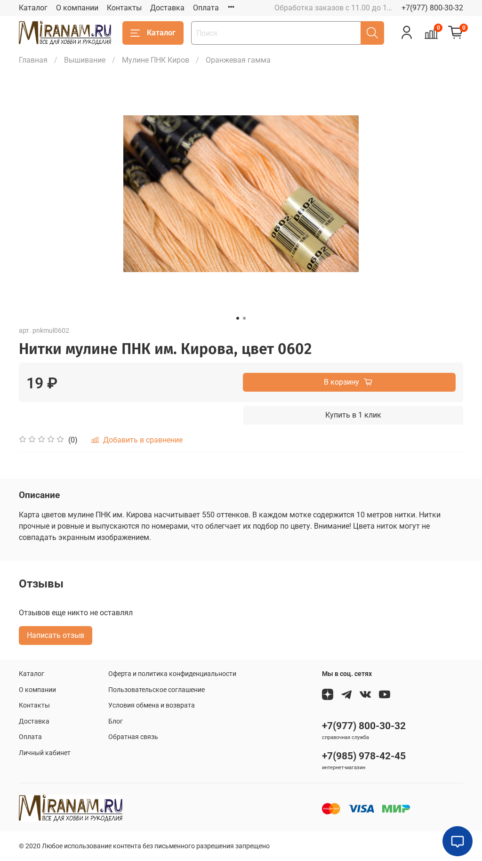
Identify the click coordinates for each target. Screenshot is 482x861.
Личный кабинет (45, 753)
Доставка (167, 7)
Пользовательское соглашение (156, 690)
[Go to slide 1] (237, 318)
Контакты (124, 7)
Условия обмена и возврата (151, 705)
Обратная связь (133, 737)
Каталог (33, 7)
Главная (33, 60)
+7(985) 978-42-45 (364, 756)
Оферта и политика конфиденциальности (172, 674)
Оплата (206, 7)
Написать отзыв (55, 635)
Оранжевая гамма (238, 60)
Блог (115, 721)
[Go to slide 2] (244, 318)
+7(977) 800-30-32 (432, 7)
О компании (77, 7)
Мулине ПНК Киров (155, 60)
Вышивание (84, 60)
